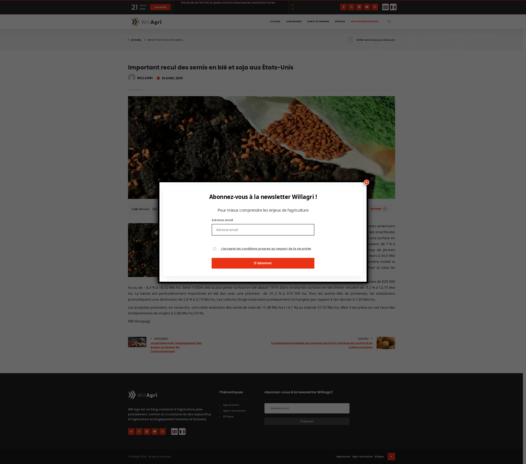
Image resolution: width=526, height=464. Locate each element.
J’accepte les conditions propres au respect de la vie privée (266, 249)
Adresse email (222, 220)
